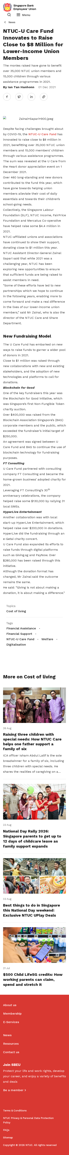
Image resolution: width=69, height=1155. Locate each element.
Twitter (21, 97)
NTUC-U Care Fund (42, 134)
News (11, 22)
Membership (12, 1013)
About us (9, 1005)
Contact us (11, 1052)
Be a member (13, 1090)
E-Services (11, 1022)
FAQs (6, 1130)
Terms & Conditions (15, 1110)
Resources (11, 1043)
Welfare (47, 639)
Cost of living (16, 611)
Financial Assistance (21, 628)
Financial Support (19, 634)
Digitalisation (16, 644)
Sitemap (8, 1137)
